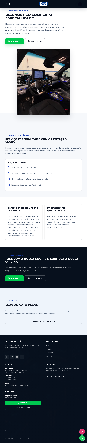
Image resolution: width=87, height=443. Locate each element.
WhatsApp (16, 41)
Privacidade (71, 438)
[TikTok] (16, 29)
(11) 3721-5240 (37, 278)
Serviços (9, 13)
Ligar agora (36, 41)
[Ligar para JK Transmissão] (10, 4)
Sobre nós (11, 18)
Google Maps (24, 408)
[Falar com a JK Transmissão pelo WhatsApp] (82, 438)
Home (7, 8)
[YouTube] (12, 29)
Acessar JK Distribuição (43, 321)
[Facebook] (7, 29)
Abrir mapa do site (55, 376)
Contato (9, 23)
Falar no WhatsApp (43, 34)
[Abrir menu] (80, 4)
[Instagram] (6, 4)
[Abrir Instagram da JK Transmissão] (82, 431)
